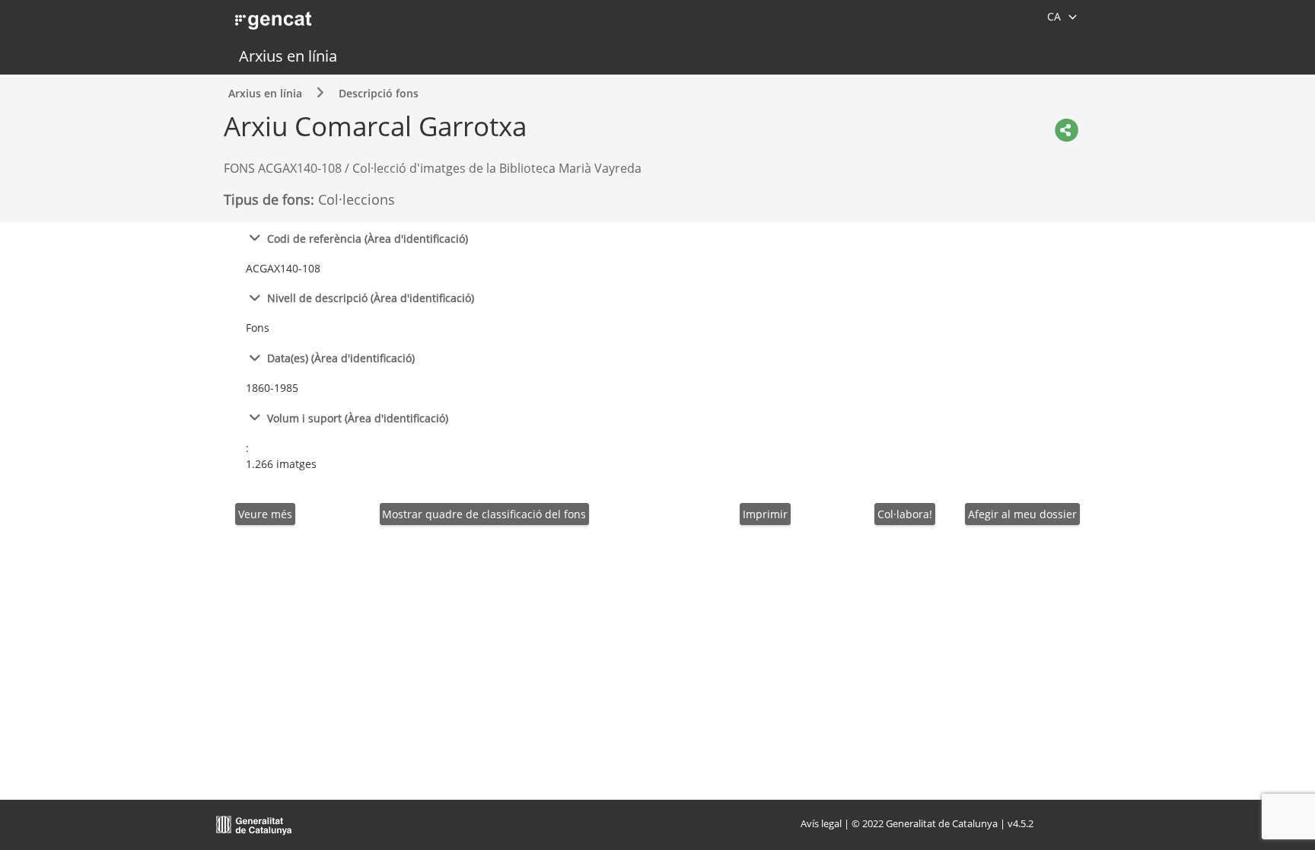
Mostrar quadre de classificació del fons (484, 514)
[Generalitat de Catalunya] (254, 823)
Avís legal (821, 823)
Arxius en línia (288, 56)
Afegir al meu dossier (1022, 514)
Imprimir (765, 514)
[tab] (657, 238)
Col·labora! (904, 514)
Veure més (265, 514)
